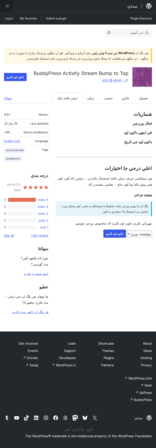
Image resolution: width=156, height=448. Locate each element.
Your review (39, 235)
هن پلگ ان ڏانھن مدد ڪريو (30, 312)
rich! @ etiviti (111, 80)
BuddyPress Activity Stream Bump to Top (81, 73)
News (147, 351)
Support (70, 351)
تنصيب (108, 98)
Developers (67, 358)
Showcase (106, 343)
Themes (108, 351)
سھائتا (8, 98)
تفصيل (143, 98)
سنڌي (138, 418)
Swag (32, 365)
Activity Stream (15, 150)
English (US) (12, 141)
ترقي (90, 98)
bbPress (143, 393)
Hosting (146, 358)
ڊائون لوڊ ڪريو (15, 77)
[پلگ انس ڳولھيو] (109, 33)
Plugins (109, 358)
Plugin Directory (141, 18)
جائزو (125, 98)
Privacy (146, 365)
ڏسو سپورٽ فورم (36, 274)
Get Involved (28, 343)
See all (9, 235)
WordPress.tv (64, 365)
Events (33, 351)
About (147, 343)
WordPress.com (138, 378)
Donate (30, 358)
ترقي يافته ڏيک (67, 98)
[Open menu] (6, 6)
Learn (72, 343)
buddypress (13, 158)
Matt (146, 385)
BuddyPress (141, 400)
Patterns (107, 365)
